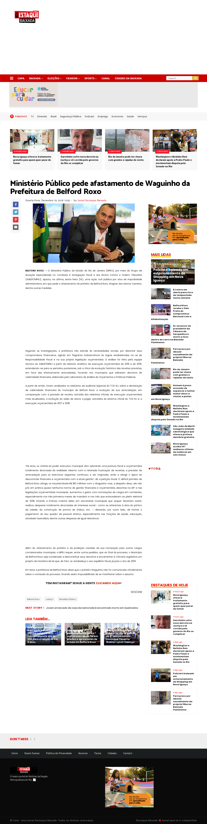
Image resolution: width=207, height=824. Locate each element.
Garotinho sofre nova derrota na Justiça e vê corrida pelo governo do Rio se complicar (79, 160)
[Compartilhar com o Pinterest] (15, 219)
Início (15, 753)
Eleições (53, 78)
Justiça (49, 599)
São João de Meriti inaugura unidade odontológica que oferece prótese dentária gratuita (184, 432)
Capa (21, 78)
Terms (97, 753)
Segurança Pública (70, 116)
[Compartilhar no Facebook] (15, 204)
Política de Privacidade (59, 753)
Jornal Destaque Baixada (92, 200)
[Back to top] (199, 816)
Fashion (71, 78)
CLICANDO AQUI (107, 583)
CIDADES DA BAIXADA (128, 78)
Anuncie (83, 753)
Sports (89, 78)
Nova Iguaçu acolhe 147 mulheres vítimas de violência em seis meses (183, 449)
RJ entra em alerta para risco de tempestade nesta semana (183, 293)
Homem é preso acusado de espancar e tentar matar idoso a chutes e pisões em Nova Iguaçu (173, 392)
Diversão (42, 116)
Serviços (142, 116)
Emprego (103, 116)
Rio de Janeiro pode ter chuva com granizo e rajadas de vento (126, 158)
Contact (127, 753)
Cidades (112, 753)
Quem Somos (32, 753)
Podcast (89, 116)
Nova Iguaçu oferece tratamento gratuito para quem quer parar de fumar (32, 160)
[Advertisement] (103, 50)
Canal (105, 78)
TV (32, 116)
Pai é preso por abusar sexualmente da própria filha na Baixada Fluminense (171, 356)
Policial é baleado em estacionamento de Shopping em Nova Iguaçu (170, 275)
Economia (117, 116)
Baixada (35, 78)
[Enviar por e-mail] (15, 227)
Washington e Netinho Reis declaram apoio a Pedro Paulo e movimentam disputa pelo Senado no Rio (174, 162)
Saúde (130, 116)
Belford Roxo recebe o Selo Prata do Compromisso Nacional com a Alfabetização (171, 312)
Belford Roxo (33, 599)
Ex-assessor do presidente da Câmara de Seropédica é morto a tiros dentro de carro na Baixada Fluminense (171, 334)
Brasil (53, 116)
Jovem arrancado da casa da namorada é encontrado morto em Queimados (92, 608)
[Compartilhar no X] (15, 212)
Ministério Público (67, 599)
